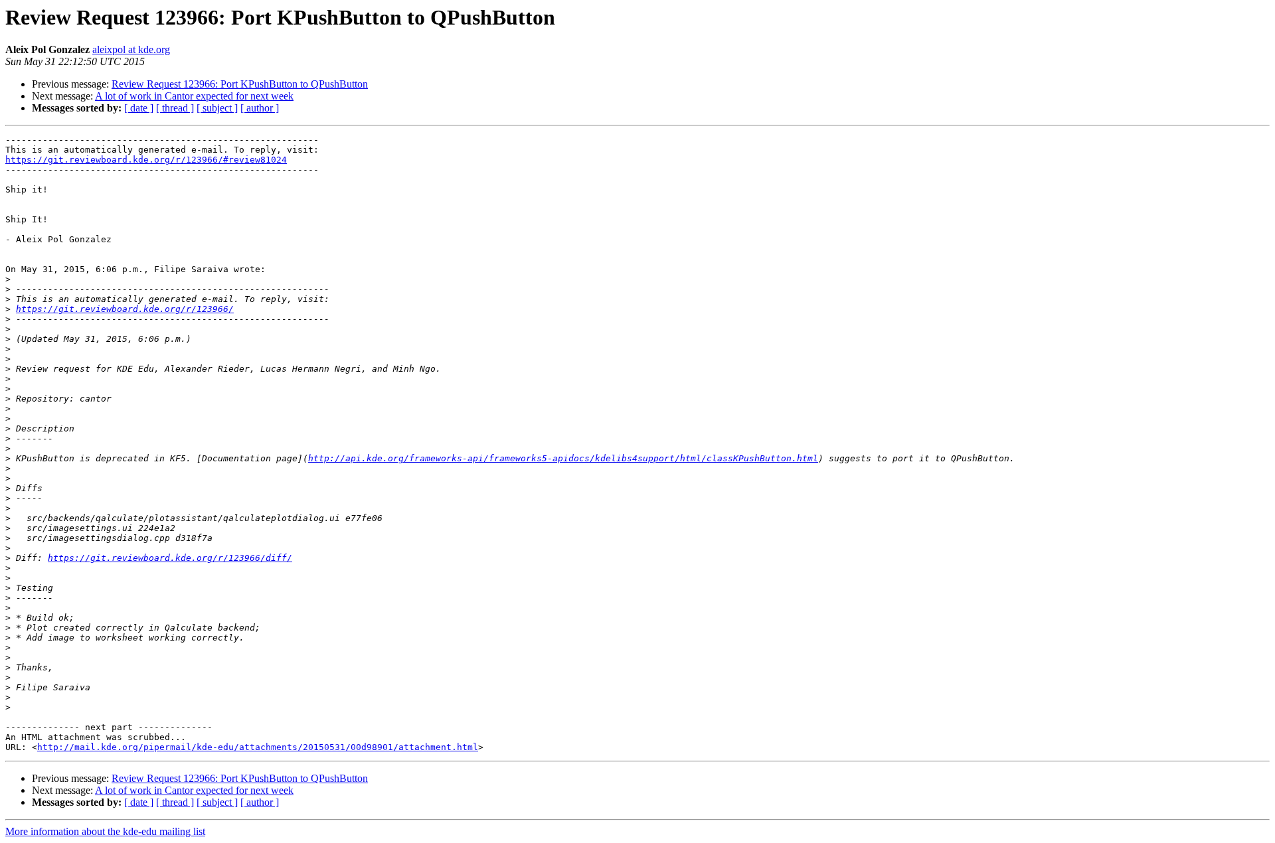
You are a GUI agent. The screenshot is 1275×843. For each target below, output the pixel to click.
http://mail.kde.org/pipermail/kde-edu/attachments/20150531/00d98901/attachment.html (257, 747)
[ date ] (138, 108)
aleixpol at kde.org (131, 49)
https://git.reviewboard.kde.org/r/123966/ (125, 309)
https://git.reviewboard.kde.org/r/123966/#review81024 (146, 160)
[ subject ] (217, 108)
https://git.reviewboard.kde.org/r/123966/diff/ (170, 558)
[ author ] (259, 108)
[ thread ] (175, 108)
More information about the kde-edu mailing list (105, 831)
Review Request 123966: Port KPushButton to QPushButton (240, 84)
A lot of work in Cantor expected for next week (194, 96)
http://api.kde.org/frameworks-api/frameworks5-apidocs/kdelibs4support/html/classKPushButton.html (563, 458)
